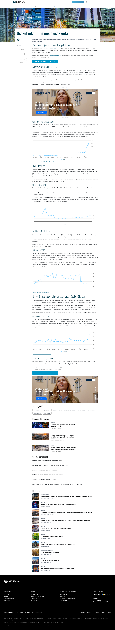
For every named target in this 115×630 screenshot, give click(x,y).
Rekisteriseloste (106, 612)
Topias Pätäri (43, 570)
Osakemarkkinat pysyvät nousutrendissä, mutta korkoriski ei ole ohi (58, 504)
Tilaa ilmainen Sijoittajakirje (67, 598)
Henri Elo (43, 546)
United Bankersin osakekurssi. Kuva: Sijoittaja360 (42, 353)
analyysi (53, 422)
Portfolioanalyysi (91, 410)
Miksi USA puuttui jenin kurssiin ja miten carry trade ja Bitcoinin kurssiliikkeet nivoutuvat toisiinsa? (67, 496)
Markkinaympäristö (82, 410)
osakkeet (20, 56)
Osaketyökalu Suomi (45, 410)
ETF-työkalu (36, 410)
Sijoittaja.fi (43, 538)
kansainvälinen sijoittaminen (21, 50)
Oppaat (6, 596)
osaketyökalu (20, 53)
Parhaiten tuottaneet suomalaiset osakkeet (52, 536)
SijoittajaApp (63, 600)
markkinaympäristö (45, 494)
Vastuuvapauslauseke (85, 612)
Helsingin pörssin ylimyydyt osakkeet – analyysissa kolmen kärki (57, 568)
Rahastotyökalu (47, 413)
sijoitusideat (20, 62)
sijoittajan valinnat (22, 59)
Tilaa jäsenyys (34, 594)
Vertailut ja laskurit (9, 598)
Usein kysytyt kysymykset (37, 596)
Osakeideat (7, 600)
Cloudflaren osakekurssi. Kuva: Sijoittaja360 (41, 227)
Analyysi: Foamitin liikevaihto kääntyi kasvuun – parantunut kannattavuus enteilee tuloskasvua (65, 520)
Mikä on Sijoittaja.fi (36, 598)
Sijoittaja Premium (37, 413)
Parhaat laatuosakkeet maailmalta (50, 552)
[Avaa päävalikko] (100, 2)
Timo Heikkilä (43, 506)
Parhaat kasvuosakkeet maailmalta (50, 560)
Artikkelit (6, 594)
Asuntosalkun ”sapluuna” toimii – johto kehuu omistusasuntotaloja (58, 544)
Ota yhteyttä (34, 600)
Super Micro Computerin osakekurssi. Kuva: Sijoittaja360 (43, 161)
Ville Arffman (44, 522)
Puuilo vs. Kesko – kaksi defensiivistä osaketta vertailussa (56, 528)
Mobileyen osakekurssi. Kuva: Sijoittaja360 (41, 292)
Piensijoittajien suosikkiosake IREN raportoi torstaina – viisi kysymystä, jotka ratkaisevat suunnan (66, 512)
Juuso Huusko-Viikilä (45, 498)
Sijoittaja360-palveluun (55, 55)
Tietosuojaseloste (96, 612)
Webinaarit (63, 596)
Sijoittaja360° (63, 594)
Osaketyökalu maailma (57, 410)
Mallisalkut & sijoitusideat (69, 410)
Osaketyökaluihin (55, 48)
